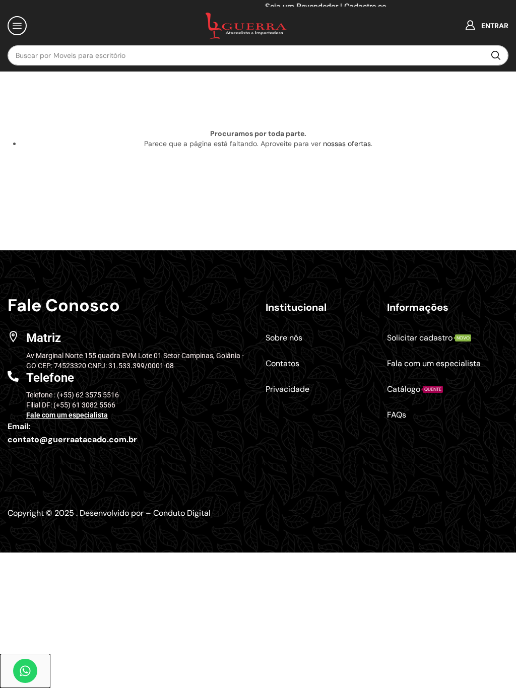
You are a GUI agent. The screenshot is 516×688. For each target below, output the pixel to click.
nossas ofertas (347, 143)
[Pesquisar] (496, 55)
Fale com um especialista (67, 415)
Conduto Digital (182, 513)
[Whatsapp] (25, 671)
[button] (17, 25)
